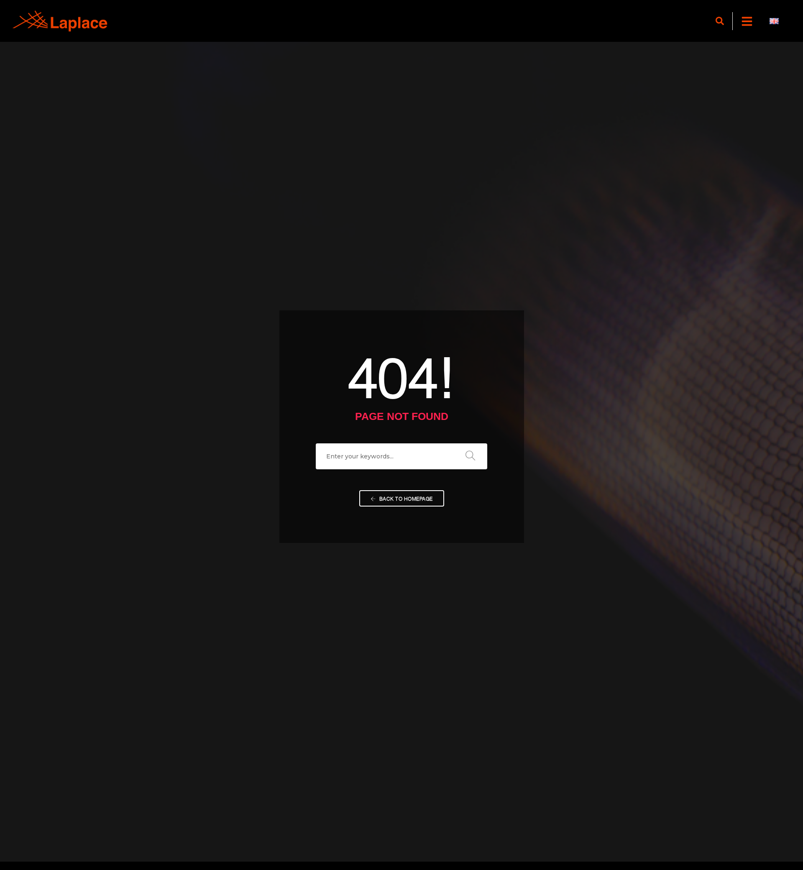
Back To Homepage (405, 498)
